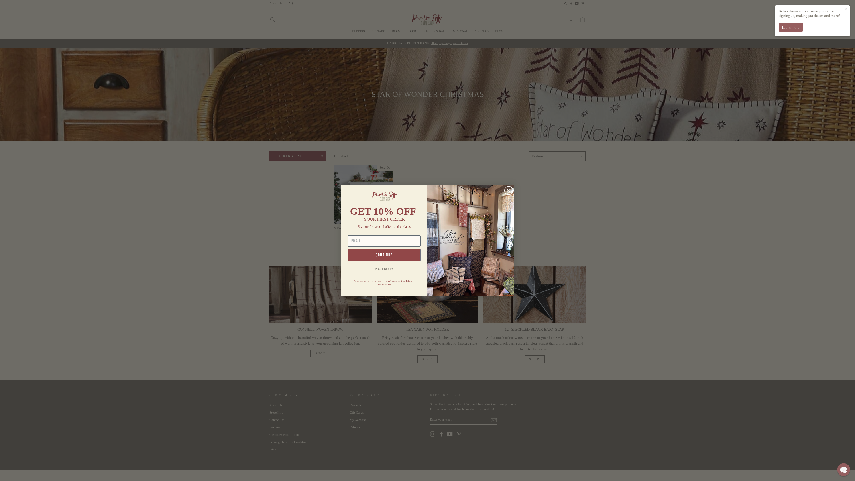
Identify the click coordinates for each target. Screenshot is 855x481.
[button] (843, 469)
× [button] (846, 9)
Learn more (791, 27)
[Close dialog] (509, 190)
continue (384, 255)
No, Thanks (384, 269)
